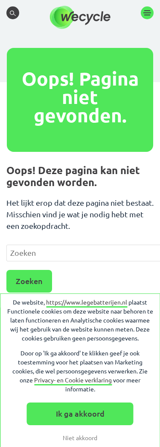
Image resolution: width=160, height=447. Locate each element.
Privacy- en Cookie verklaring (73, 380)
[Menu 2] (147, 12)
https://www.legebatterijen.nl (86, 302)
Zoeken (29, 281)
